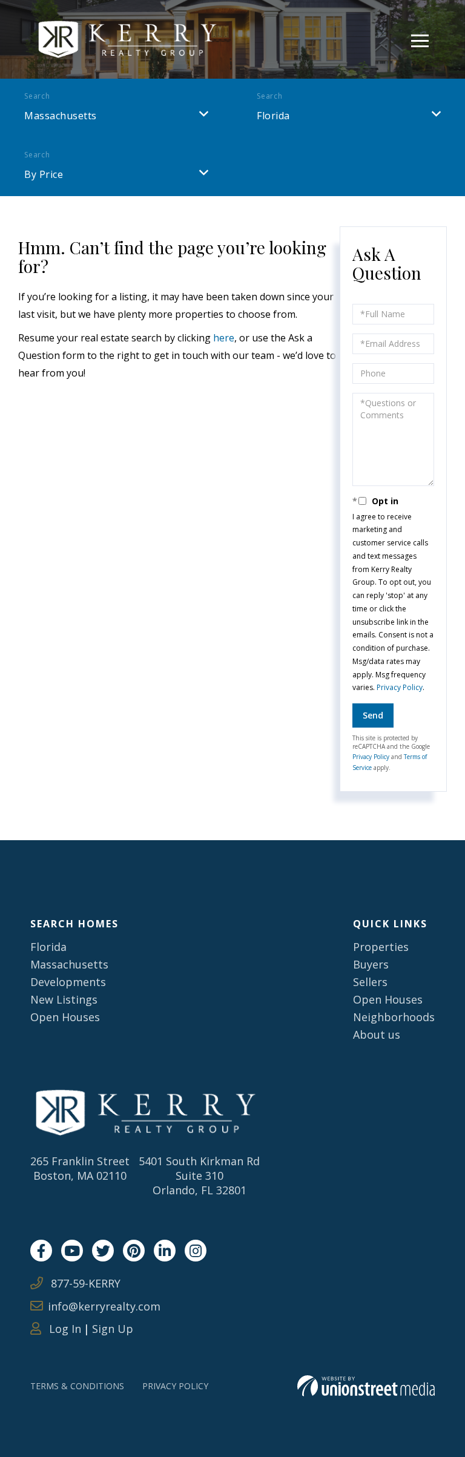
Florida (273, 115)
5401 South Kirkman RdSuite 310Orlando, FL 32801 (199, 1175)
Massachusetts (60, 115)
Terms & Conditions (77, 1386)
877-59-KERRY (84, 1283)
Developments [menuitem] (68, 982)
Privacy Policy (400, 687)
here (223, 337)
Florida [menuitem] (48, 946)
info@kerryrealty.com (104, 1306)
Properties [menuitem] (381, 946)
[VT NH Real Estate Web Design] (366, 1385)
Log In (63, 1328)
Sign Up (112, 1328)
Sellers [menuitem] (370, 982)
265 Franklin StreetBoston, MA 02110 (80, 1168)
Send (373, 715)
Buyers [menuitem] (371, 964)
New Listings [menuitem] (63, 999)
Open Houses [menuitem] (65, 1017)
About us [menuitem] (376, 1034)
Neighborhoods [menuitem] (394, 1017)
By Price (43, 174)
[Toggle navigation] (420, 39)
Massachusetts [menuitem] (69, 964)
